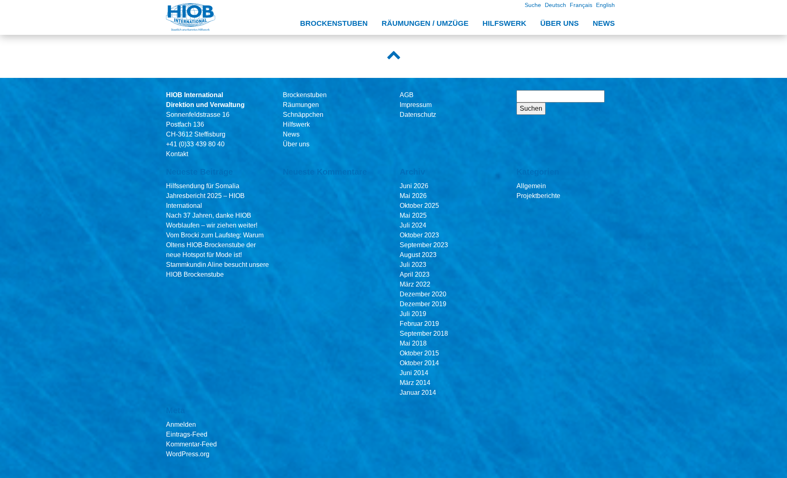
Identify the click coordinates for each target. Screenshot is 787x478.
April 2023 (415, 274)
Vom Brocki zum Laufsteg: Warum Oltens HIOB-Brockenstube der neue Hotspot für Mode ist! (215, 245)
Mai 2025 (413, 215)
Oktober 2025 (419, 205)
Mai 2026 (413, 195)
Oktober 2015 (419, 353)
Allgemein (531, 185)
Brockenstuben (334, 23)
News (604, 23)
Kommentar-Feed (191, 444)
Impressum (416, 104)
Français (581, 5)
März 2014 (415, 382)
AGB (407, 94)
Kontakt (177, 153)
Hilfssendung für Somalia (202, 185)
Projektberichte (538, 195)
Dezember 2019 (423, 303)
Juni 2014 (414, 372)
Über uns (559, 23)
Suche (533, 5)
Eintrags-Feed (186, 434)
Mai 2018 (413, 343)
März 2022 (415, 284)
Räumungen (301, 104)
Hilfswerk (504, 23)
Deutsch (555, 5)
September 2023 (424, 244)
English (605, 5)
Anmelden (181, 424)
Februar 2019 (419, 323)
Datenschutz (418, 114)
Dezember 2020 (423, 294)
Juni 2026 (414, 185)
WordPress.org (187, 454)
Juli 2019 (413, 313)
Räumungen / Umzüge (425, 23)
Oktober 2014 (419, 363)
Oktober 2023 (419, 235)
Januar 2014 (418, 392)
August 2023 (418, 254)
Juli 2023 (413, 264)
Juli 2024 (413, 225)
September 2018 (424, 333)
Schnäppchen (303, 114)
